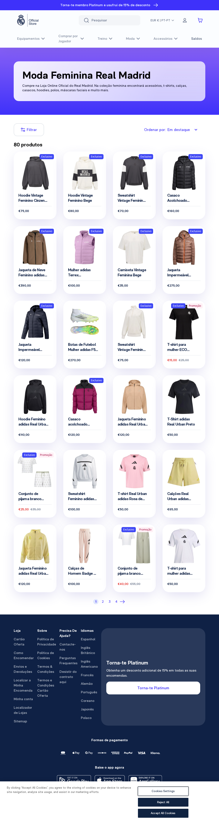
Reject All (163, 802)
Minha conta (23, 699)
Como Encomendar (24, 655)
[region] (109, 801)
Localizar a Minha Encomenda (23, 685)
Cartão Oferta (19, 641)
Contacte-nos (67, 646)
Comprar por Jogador (68, 38)
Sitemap (20, 721)
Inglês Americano (89, 664)
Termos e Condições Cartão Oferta (45, 688)
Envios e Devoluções (23, 669)
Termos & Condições (45, 669)
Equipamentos (28, 39)
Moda (130, 39)
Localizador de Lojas (23, 710)
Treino (102, 39)
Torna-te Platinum (153, 688)
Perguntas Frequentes (68, 660)
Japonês (87, 709)
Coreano (87, 701)
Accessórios (163, 39)
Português (89, 692)
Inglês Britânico (88, 650)
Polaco (86, 718)
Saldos (196, 39)
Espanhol (88, 639)
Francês (87, 675)
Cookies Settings (163, 791)
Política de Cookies (45, 655)
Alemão (87, 684)
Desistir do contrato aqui (68, 677)
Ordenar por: (167, 129)
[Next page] (123, 601)
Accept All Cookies (163, 813)
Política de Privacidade (46, 641)
